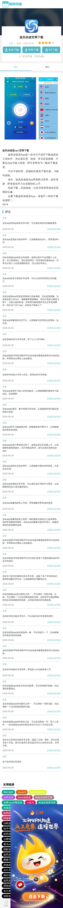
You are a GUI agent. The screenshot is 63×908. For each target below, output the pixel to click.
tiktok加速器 (24, 797)
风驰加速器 (10, 807)
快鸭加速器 (10, 823)
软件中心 (8, 828)
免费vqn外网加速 (13, 802)
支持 (49, 229)
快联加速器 (10, 896)
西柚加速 (8, 885)
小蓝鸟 (30, 802)
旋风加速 (8, 797)
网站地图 (8, 792)
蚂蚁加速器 (10, 849)
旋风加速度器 (37, 792)
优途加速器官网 (46, 802)
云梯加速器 (10, 839)
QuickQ (22, 792)
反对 (56, 229)
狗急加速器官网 (43, 797)
